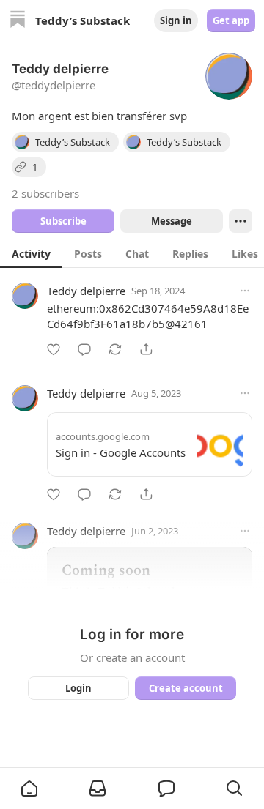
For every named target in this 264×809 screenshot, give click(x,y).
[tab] (31, 253)
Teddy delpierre (86, 290)
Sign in (176, 20)
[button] (29, 788)
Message (171, 221)
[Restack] (115, 349)
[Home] (17, 20)
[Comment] (84, 349)
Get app (231, 20)
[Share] (145, 349)
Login (78, 688)
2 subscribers (45, 193)
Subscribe (63, 221)
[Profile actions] (240, 221)
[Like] (53, 349)
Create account (186, 688)
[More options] (245, 290)
